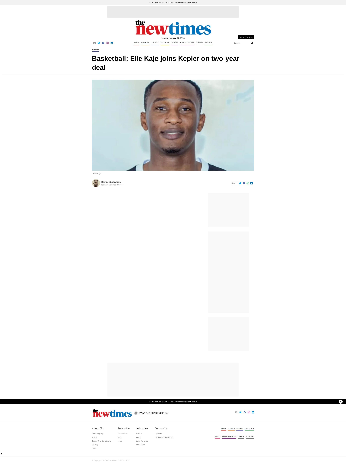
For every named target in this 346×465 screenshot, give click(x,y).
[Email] (94, 43)
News (136, 42)
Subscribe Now (246, 37)
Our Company (97, 434)
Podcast (250, 436)
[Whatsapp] (248, 183)
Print (120, 437)
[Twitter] (99, 43)
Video (217, 436)
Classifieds (140, 444)
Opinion (231, 428)
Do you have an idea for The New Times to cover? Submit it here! (173, 3)
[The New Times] (173, 35)
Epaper (200, 42)
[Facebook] (103, 43)
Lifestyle (249, 428)
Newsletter (122, 434)
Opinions (145, 42)
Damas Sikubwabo (111, 182)
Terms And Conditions (101, 441)
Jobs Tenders (142, 441)
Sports (155, 42)
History (95, 444)
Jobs (120, 441)
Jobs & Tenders (187, 42)
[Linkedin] (112, 43)
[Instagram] (107, 43)
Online (139, 434)
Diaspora (165, 42)
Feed (94, 448)
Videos (175, 42)
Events (208, 42)
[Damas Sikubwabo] (96, 186)
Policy (94, 437)
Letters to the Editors (164, 437)
